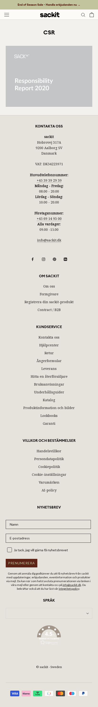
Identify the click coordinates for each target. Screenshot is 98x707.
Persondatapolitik (49, 459)
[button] (49, 636)
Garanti (49, 423)
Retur (49, 353)
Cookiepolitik (49, 466)
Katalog (49, 400)
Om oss (49, 286)
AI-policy (49, 490)
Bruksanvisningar (49, 384)
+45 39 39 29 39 (49, 180)
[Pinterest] (54, 259)
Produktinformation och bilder (49, 407)
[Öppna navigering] (6, 14)
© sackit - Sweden (49, 667)
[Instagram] (43, 259)
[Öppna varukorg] (92, 14)
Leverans (49, 368)
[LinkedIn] (65, 259)
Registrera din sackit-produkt (49, 302)
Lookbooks (49, 415)
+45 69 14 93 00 (49, 218)
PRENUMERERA (21, 563)
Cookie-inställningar (49, 474)
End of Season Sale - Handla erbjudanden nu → (49, 5)
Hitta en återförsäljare (49, 376)
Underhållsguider (49, 392)
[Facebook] (32, 259)
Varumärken (49, 482)
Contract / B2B (49, 309)
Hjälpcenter (49, 345)
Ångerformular (49, 360)
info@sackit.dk (49, 240)
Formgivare (49, 294)
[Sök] (83, 15)
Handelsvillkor (49, 451)
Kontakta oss (49, 337)
